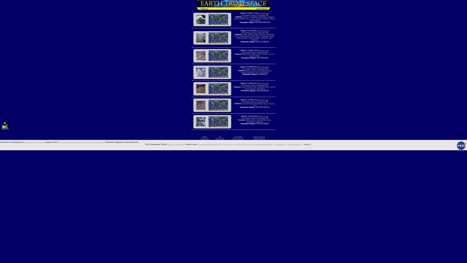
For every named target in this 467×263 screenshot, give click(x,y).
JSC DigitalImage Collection (238, 138)
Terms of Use (228, 144)
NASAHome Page (205, 138)
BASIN (265, 19)
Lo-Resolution (261, 15)
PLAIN (244, 34)
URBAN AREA (253, 34)
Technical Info (264, 13)
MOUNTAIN (263, 17)
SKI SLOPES (261, 120)
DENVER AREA (263, 87)
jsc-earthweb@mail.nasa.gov (209, 144)
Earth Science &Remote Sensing (259, 138)
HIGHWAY (259, 122)
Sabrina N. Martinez (175, 144)
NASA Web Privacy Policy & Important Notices (253, 144)
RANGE (257, 38)
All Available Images (248, 15)
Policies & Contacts (294, 144)
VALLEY (245, 17)
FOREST (259, 19)
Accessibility (279, 144)
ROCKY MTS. (245, 19)
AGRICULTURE (241, 38)
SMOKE (271, 17)
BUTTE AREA (255, 56)
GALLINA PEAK (247, 103)
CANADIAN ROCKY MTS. (250, 72)
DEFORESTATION (264, 70)
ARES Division (98, 142)
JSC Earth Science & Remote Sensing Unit (74, 142)
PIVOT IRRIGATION (242, 36)
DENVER (264, 38)
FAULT (266, 103)
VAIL (269, 120)
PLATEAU (264, 36)
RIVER (236, 19)
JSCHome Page (220, 138)
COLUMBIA (253, 17)
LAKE (253, 19)
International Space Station (34, 142)
